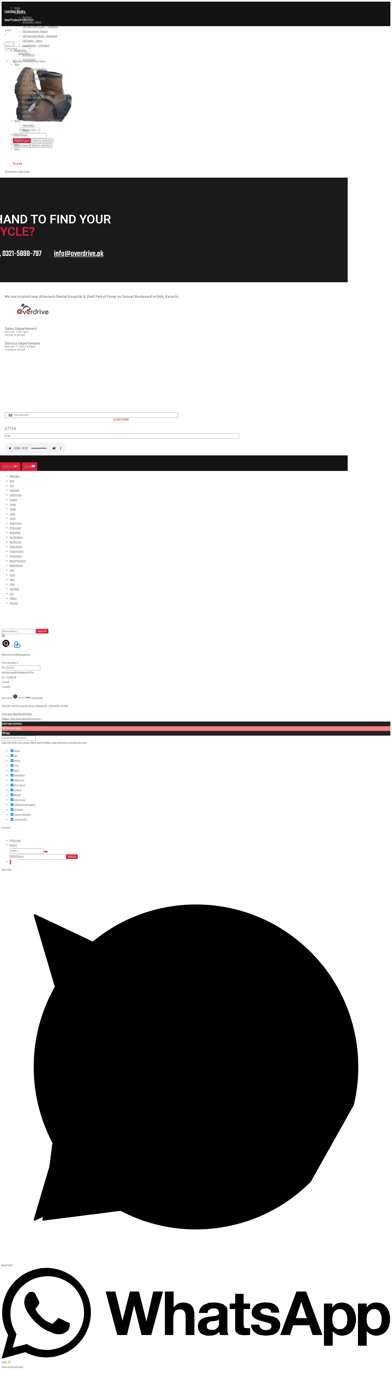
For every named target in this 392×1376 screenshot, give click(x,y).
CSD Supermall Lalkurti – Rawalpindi (39, 36)
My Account (15, 528)
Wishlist (14, 603)
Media (17, 121)
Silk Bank (14, 589)
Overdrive (27, 17)
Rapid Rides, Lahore (31, 22)
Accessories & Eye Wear (34, 69)
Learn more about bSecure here (25, 719)
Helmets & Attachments (33, 78)
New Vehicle (28, 55)
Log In (12, 519)
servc (12, 575)
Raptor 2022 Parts (31, 107)
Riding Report (20, 135)
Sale (12, 570)
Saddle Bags (28, 111)
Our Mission (15, 542)
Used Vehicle (28, 60)
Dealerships (20, 13)
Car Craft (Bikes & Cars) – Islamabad (40, 27)
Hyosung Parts (29, 83)
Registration (16, 556)
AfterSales (19, 140)
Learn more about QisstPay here (17, 714)
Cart (12, 486)
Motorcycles (20, 50)
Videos (25, 130)
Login (16, 149)
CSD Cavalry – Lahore (32, 41)
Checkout (14, 490)
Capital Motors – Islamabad (35, 46)
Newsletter (15, 533)
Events (13, 504)
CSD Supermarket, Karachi (35, 31)
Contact (13, 500)
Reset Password (18, 561)
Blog (16, 144)
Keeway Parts (29, 88)
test (11, 594)
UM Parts (26, 116)
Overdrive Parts (29, 102)
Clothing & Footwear (32, 74)
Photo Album (28, 125)
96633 (14, 857)
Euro (8, 733)
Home (17, 8)
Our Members (16, 537)
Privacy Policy (16, 551)
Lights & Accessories (32, 93)
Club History (16, 495)
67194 (10, 428)
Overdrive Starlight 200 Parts (36, 97)
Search (42, 631)
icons (12, 514)
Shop (16, 64)
